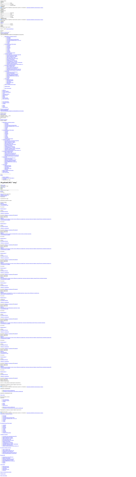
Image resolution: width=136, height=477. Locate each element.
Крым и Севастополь (10, 59)
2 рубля (8, 42)
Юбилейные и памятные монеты (11, 36)
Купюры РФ (5, 156)
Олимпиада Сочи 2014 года (12, 60)
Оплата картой (5, 97)
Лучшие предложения (7, 92)
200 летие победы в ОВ (11, 57)
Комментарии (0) (3, 195)
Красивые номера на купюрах (12, 74)
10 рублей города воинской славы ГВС (14, 54)
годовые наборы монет (11, 52)
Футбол (8, 76)
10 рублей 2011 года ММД (5, 264)
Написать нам (5, 107)
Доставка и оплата (6, 102)
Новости (4, 90)
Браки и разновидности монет (10, 84)
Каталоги (8, 83)
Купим (4, 96)
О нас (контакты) (6, 101)
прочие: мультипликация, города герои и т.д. (15, 64)
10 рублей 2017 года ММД (5, 323)
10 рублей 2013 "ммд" (4, 353)
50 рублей (8, 37)
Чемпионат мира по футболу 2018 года (14, 69)
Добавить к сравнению (4, 194)
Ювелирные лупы (10, 82)
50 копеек (6, 133)
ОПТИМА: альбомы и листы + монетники (14, 62)
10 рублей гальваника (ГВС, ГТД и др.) (14, 40)
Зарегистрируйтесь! (9, 28)
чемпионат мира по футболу (12, 63)
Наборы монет (7, 86)
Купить (1, 191)
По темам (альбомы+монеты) (10, 65)
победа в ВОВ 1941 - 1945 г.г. (12, 56)
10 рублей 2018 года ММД (5, 279)
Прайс (4, 95)
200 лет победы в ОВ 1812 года (12, 67)
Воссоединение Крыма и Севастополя (14, 70)
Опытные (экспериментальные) (12, 73)
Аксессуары (7, 78)
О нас (4, 93)
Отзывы (4, 103)
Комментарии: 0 (3, 208)
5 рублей (8, 41)
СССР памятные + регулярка (12, 61)
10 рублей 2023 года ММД (5, 234)
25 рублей (8, 38)
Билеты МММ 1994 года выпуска (13, 75)
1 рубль (8, 43)
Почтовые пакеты (10, 80)
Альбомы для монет (8, 53)
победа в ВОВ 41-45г (11, 66)
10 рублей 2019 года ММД (5, 338)
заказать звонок (3, 113)
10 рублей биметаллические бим (13, 39)
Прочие (8, 77)
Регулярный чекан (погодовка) (12, 58)
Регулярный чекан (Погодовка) (10, 44)
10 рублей (8, 51)
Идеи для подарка (8, 88)
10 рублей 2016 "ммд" (4, 205)
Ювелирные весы (10, 79)
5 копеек (8, 46)
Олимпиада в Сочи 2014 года (12, 68)
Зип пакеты (9, 81)
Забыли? (2, 22)
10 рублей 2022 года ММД (5, 249)
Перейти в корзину (3, 119)
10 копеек (6, 132)
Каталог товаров (6, 91)
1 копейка (8, 45)
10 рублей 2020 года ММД (5, 368)
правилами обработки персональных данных (35, 7)
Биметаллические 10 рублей (12, 55)
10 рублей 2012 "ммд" (4, 308)
